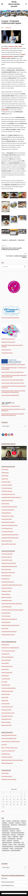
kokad (21, 836)
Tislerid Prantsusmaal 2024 (7, 509)
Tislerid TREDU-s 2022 (6, 560)
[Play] (3, 459)
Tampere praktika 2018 (6, 672)
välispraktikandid (15, 850)
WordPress (17, 893)
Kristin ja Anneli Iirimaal (6, 666)
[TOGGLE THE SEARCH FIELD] (26, 4)
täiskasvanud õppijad (7, 846)
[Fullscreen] (25, 459)
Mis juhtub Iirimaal (5, 684)
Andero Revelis (4, 700)
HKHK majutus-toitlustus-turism (10, 828)
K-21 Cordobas (4, 469)
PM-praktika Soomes (6, 569)
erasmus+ (4, 822)
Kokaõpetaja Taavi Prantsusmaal (8, 779)
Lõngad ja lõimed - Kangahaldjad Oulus (10, 647)
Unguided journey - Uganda (7, 516)
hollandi (13, 834)
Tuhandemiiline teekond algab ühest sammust (11, 584)
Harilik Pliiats (5, 109)
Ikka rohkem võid (5, 653)
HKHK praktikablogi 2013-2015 (8, 735)
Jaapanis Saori (4, 478)
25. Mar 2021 (8, 27)
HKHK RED (4, 744)
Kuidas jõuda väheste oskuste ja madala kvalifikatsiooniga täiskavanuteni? (11, 248)
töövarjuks (5, 848)
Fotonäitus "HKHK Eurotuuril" (8, 342)
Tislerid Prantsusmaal (6, 606)
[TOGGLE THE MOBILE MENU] (2, 4)
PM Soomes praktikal (6, 709)
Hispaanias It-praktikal (6, 485)
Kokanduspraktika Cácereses (8, 634)
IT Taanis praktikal (5, 678)
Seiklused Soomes (5, 578)
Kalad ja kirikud (5, 669)
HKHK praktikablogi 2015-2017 (8, 738)
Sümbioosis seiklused (6, 597)
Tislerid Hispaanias (5, 616)
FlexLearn (11, 822)
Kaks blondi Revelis (5, 622)
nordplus (9, 840)
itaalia (9, 836)
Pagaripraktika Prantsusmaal (8, 522)
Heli (2, 27)
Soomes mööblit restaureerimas (8, 544)
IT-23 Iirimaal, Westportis (7, 531)
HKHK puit (12, 830)
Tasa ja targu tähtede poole (7, 657)
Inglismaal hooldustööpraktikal (8, 688)
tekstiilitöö (21, 844)
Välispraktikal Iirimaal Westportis (9, 619)
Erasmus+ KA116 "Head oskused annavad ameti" (12, 379)
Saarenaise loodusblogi (6, 588)
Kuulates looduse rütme (6, 540)
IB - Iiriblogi (4, 681)
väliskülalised (18, 848)
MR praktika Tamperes (6, 557)
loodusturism (11, 838)
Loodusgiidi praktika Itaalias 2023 (9, 506)
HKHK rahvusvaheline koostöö (14, 4)
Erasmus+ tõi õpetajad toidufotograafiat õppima (11, 22)
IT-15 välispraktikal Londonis (8, 650)
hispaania (17, 822)
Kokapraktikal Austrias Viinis (8, 494)
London (4, 838)
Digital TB (4, 240)
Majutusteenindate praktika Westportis (10, 625)
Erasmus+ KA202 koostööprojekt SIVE (10, 395)
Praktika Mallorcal (5, 594)
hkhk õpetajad (6, 832)
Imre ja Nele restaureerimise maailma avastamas (12, 609)
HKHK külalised (6, 826)
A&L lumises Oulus (5, 694)
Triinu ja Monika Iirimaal (7, 706)
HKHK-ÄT (24, 822)
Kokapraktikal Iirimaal (6, 600)
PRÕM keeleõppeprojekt (7, 763)
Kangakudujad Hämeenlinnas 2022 (9, 566)
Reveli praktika (4, 697)
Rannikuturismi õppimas (6, 757)
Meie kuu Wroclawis (6, 660)
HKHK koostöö (12, 240)
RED (23, 842)
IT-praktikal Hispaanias (6, 491)
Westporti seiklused (6, 722)
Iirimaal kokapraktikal (6, 519)
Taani (15, 844)
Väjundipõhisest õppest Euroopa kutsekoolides (12, 760)
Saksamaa (4, 844)
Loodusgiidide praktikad (7, 352)
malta (3, 840)
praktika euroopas (7, 842)
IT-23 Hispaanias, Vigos (6, 528)
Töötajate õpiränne (20, 846)
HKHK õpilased (5, 834)
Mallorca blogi (4, 628)
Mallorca (19, 838)
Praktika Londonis (5, 703)
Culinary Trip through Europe (8, 750)
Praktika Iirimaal (5, 644)
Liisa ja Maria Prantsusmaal (7, 581)
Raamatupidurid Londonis (7, 716)
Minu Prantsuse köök (6, 575)
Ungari (11, 848)
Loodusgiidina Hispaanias (7, 500)
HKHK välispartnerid (6, 349)
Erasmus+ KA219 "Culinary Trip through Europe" (12, 372)
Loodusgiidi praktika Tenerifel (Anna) (9, 537)
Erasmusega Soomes (6, 612)
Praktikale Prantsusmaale (7, 691)
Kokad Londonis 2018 (6, 725)
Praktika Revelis (5, 675)
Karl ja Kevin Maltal (5, 481)
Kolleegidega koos (5, 753)
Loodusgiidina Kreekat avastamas (9, 631)
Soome (10, 844)
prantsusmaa (16, 842)
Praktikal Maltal (5, 503)
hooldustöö (20, 834)
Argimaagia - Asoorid (6, 591)
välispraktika (5, 850)
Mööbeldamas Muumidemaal (8, 572)
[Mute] (23, 459)
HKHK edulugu (5, 824)
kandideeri (15, 836)
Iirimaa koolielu (5, 773)
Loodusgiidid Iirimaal (6, 719)
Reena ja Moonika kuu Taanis (7, 712)
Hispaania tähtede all (6, 512)
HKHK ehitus (14, 824)
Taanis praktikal (5, 663)
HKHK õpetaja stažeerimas (17, 832)
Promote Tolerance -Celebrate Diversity (10, 741)
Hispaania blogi (5, 472)
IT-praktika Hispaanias (6, 488)
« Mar (2, 811)
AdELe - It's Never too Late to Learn (9, 747)
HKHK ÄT (18, 830)
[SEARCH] (25, 267)
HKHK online (21, 240)
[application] (14, 453)
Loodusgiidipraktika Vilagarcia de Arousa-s (11, 497)
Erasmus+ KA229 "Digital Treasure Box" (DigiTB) (12, 383)
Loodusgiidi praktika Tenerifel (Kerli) (9, 534)
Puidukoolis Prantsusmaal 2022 (8, 563)
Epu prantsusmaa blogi (6, 776)
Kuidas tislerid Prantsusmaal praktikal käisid (11, 603)
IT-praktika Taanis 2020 (6, 553)
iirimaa (4, 836)
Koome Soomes (4, 475)
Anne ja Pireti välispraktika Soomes (9, 525)
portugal (16, 840)
